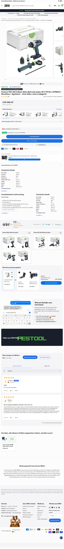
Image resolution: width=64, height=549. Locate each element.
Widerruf (25, 510)
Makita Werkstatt (27, 517)
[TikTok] (43, 83)
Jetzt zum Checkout (32, 141)
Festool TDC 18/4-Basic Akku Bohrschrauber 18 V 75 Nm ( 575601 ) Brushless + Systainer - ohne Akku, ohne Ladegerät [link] (8, 280)
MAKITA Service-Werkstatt (19, 1)
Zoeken (50, 6)
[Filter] (4, 371)
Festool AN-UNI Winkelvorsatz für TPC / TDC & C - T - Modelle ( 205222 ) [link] (33, 282)
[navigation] (5, 79)
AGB (38, 508)
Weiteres (40, 504)
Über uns (39, 515)
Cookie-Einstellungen (42, 519)
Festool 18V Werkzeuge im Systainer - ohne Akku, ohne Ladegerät (22, 18)
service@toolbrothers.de (10, 516)
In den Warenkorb (34, 136)
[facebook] (54, 507)
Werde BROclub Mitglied (6, 1)
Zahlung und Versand (28, 515)
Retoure (24, 508)
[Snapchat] (59, 507)
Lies (3, 191)
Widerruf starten (27, 512)
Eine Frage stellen (45, 357)
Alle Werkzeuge (2, 5)
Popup (19, 129)
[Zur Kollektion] (29, 233)
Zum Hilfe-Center (29, 504)
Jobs (38, 517)
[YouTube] (40, 83)
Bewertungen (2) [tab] (17, 366)
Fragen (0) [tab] (46, 366)
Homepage (3, 18)
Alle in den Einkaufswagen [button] (51, 283)
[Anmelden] (59, 5)
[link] (8, 274)
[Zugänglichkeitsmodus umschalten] (59, 1)
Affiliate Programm (41, 506)
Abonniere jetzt (54, 520)
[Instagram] (42, 83)
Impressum (39, 512)
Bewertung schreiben (30, 357)
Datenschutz (40, 510)
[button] (4, 96)
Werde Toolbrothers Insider (54, 511)
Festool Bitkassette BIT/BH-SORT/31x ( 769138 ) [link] (22, 283)
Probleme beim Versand (28, 506)
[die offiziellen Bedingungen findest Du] (21, 89)
